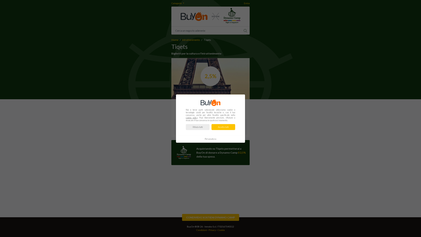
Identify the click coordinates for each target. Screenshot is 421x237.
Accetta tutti (223, 127)
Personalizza (210, 139)
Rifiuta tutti (198, 127)
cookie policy (192, 117)
